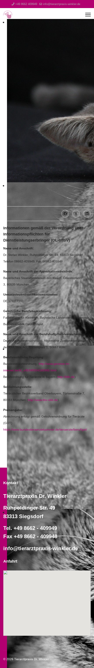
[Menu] (88, 14)
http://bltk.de (66, 377)
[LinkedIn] (87, 213)
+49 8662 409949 (26, 4)
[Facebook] (65, 213)
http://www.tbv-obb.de (43, 400)
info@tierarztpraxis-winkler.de (61, 4)
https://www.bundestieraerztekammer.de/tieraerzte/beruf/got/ (45, 429)
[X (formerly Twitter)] (76, 213)
